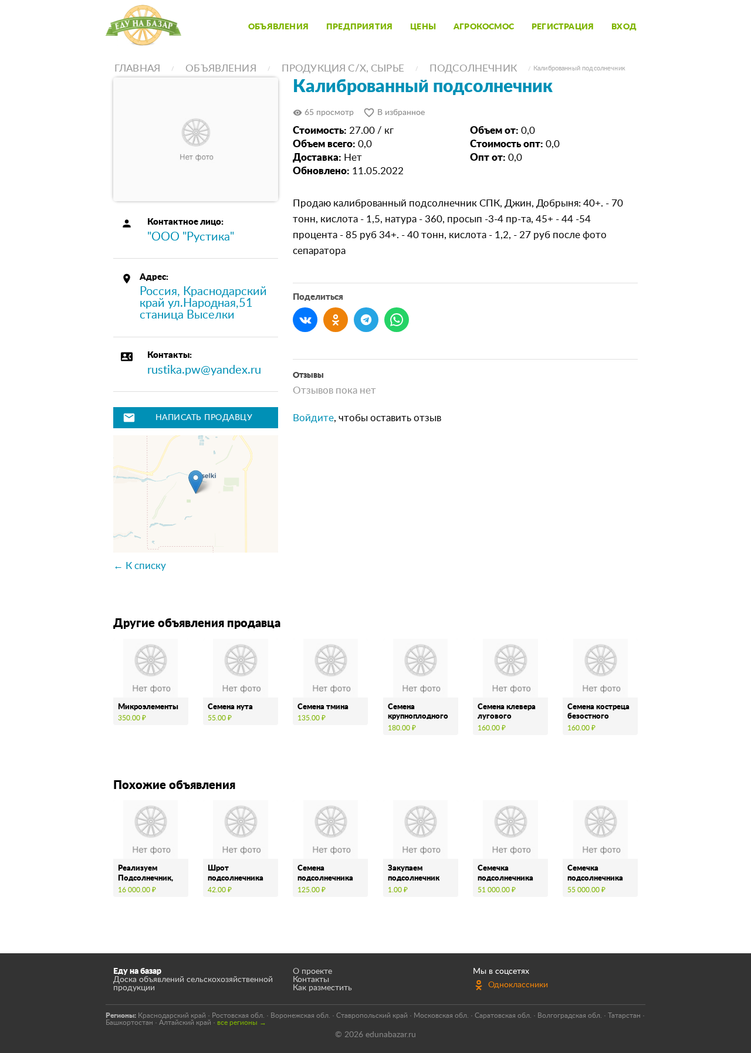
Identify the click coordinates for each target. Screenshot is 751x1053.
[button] (195, 482)
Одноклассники (518, 985)
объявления (278, 27)
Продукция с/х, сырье (343, 68)
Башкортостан (129, 1022)
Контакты (311, 980)
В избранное (394, 112)
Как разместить (322, 988)
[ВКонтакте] (305, 319)
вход (624, 27)
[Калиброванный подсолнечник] (195, 139)
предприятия (359, 27)
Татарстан (624, 1015)
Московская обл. (441, 1015)
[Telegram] (366, 319)
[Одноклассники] (335, 319)
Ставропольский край (372, 1015)
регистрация (563, 27)
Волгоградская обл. (569, 1015)
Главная (137, 68)
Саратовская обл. (503, 1015)
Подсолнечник (473, 68)
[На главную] (143, 27)
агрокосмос (484, 27)
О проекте (312, 971)
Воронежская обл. (300, 1015)
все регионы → (241, 1022)
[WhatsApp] (396, 319)
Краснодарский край (172, 1015)
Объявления (220, 68)
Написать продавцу (187, 417)
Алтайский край (185, 1022)
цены (423, 27)
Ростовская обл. (238, 1015)
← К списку (139, 566)
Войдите (313, 418)
